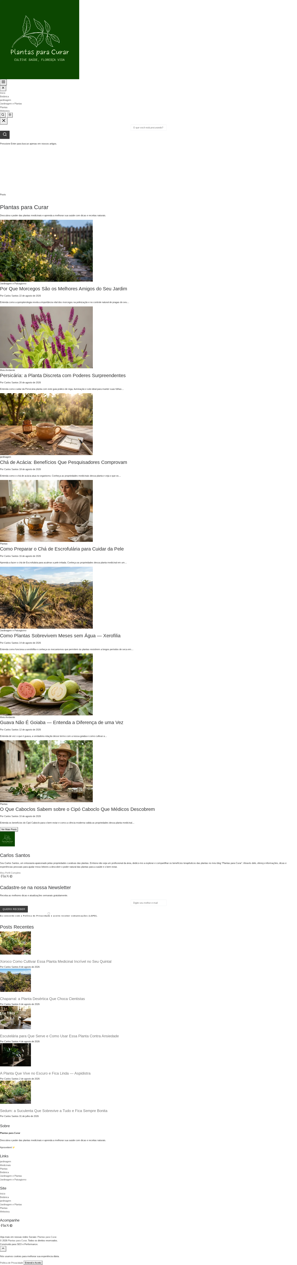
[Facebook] (1, 877)
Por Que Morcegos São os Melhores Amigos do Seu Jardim (63, 288)
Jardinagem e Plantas (11, 103)
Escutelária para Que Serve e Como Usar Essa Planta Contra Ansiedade (59, 1036)
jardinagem (5, 100)
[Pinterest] (10, 877)
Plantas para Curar (17, 1240)
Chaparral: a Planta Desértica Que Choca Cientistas (42, 999)
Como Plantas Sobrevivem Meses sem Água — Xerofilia (60, 635)
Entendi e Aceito (33, 1262)
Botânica (4, 96)
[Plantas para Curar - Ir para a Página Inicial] (39, 39)
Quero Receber (14, 909)
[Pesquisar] (5, 135)
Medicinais (5, 1165)
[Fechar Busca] (3, 121)
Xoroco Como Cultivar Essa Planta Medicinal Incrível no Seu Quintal (55, 961)
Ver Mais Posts (9, 829)
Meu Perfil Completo (10, 872)
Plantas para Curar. (47, 1237)
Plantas (4, 107)
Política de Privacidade (11, 1262)
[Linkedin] (4, 877)
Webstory (5, 111)
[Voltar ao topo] (3, 1249)
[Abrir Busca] (3, 115)
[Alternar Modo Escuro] (10, 115)
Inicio (2, 93)
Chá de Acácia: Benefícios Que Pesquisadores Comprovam (63, 462)
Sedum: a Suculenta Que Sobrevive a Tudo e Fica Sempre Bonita (53, 1111)
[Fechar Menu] (3, 88)
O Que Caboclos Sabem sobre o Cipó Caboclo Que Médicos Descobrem (77, 809)
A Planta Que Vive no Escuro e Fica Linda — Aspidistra (45, 1073)
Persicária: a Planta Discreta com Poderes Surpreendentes (63, 375)
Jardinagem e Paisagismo (13, 1179)
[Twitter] (7, 877)
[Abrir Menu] (3, 82)
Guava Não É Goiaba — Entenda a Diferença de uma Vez (61, 722)
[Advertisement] (148, 169)
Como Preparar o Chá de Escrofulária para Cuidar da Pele (62, 549)
